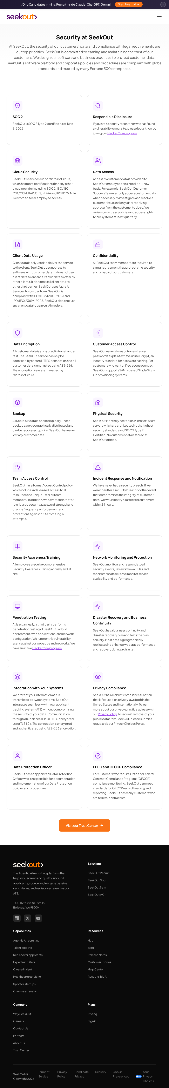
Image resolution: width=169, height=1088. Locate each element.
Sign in (92, 1021)
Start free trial (127, 4)
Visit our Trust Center (82, 825)
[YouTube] (38, 918)
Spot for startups (24, 984)
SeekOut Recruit (98, 873)
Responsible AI (97, 976)
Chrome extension (25, 991)
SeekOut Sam (97, 887)
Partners (18, 1035)
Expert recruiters (24, 962)
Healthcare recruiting (27, 976)
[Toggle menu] (159, 16)
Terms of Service (43, 1074)
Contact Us (20, 1028)
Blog (91, 947)
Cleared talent (22, 969)
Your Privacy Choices (148, 1076)
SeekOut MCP (97, 894)
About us (19, 1043)
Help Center (96, 969)
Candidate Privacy (81, 1074)
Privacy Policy (107, 714)
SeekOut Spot (97, 880)
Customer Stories (99, 962)
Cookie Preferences (121, 1074)
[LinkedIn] (17, 918)
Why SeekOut (22, 1014)
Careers (18, 1021)
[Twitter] (27, 918)
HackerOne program (122, 133)
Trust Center (21, 1050)
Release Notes (97, 955)
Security (100, 1072)
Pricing (92, 1014)
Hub (90, 940)
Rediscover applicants (28, 955)
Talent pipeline (22, 947)
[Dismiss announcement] (163, 4)
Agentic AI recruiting (26, 940)
